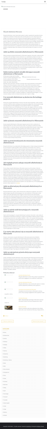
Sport (4, 390)
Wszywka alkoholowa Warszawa (25, 282)
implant (18, 183)
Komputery (5, 353)
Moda (4, 363)
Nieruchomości (6, 369)
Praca (4, 375)
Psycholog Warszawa (23, 298)
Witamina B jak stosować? (38, 321)
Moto (4, 366)
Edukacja (5, 341)
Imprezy (5, 350)
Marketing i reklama (7, 360)
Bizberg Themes (40, 426)
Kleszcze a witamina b (8, 321)
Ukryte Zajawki (6, 403)
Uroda (4, 406)
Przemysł (5, 381)
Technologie (5, 393)
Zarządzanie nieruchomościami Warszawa (27, 289)
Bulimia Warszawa (22, 306)
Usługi (4, 409)
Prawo (4, 378)
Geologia (5, 344)
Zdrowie (5, 415)
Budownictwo (6, 335)
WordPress (29, 426)
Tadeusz (6, 315)
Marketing (5, 357)
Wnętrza (5, 412)
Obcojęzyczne (6, 372)
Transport (5, 396)
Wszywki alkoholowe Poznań (24, 275)
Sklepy (4, 387)
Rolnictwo (5, 384)
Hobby (4, 347)
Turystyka (5, 400)
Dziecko (5, 338)
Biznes (4, 332)
